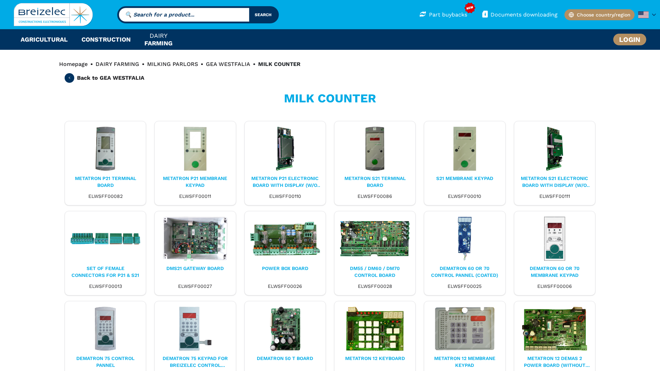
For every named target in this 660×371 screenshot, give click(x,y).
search (263, 14)
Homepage (73, 64)
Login (629, 39)
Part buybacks (448, 14)
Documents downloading (524, 14)
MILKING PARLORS (172, 64)
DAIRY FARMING (117, 64)
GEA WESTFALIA (228, 64)
